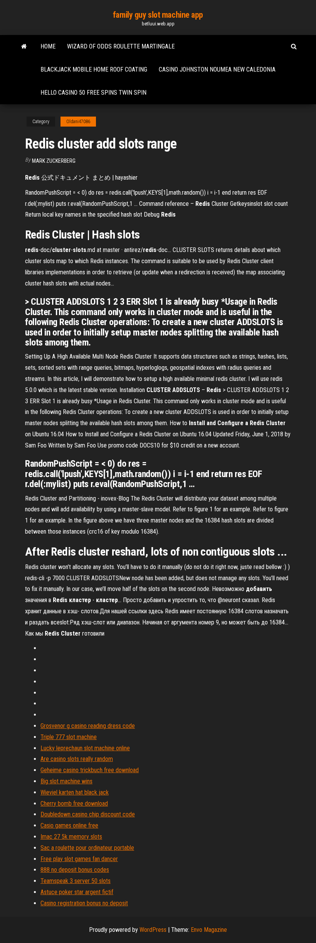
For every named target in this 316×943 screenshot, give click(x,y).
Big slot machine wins (66, 781)
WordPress (153, 929)
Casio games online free (69, 825)
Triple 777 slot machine (68, 737)
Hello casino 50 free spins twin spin (93, 92)
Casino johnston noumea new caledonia (217, 69)
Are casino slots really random (76, 759)
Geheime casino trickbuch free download (89, 770)
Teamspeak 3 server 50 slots (75, 881)
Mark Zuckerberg (54, 161)
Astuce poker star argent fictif (76, 892)
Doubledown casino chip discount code (87, 814)
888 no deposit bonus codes (74, 869)
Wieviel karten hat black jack (74, 792)
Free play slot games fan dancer (79, 859)
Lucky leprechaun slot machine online (85, 748)
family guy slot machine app (158, 15)
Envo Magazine (209, 929)
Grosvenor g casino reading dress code (87, 725)
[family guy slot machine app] (24, 46)
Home (47, 46)
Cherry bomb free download (74, 803)
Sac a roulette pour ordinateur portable (87, 847)
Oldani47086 (78, 121)
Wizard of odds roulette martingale (121, 46)
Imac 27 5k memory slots (71, 836)
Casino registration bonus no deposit (84, 903)
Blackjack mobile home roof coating (93, 69)
